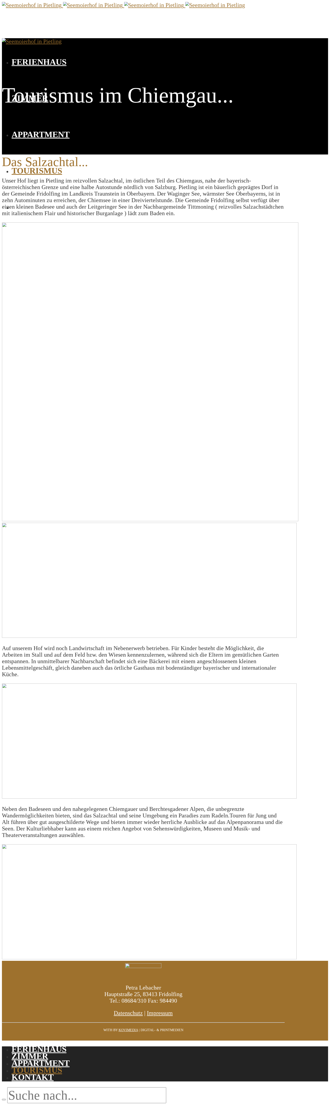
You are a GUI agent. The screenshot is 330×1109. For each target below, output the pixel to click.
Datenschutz (128, 1013)
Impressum (160, 1013)
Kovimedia (128, 1030)
